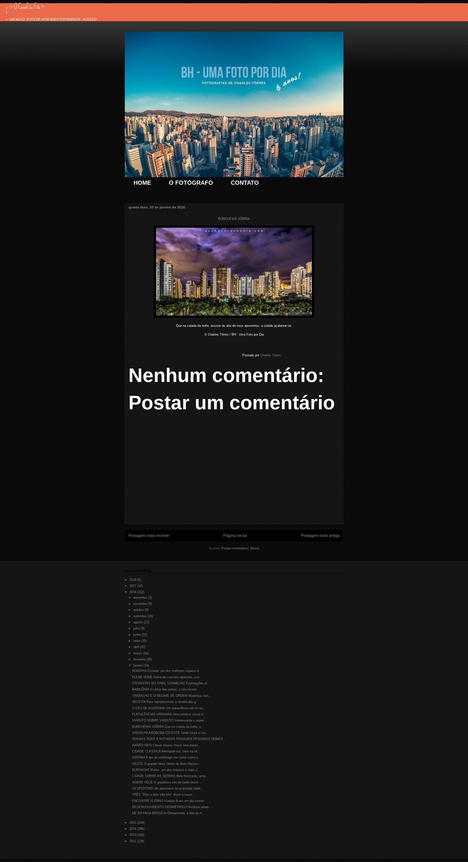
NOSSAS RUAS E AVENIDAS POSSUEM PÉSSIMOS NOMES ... (179, 739)
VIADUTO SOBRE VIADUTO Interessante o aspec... (169, 720)
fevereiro (139, 659)
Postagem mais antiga (320, 536)
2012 (133, 841)
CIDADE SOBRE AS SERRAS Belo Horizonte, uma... (170, 776)
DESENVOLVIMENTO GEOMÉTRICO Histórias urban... (172, 807)
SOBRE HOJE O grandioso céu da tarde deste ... (167, 782)
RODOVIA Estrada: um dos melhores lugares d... (167, 671)
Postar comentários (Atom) (240, 548)
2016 (133, 592)
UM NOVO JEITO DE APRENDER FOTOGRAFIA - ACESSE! (53, 19)
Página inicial (235, 536)
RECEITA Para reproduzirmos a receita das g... (165, 702)
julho (137, 628)
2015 (133, 822)
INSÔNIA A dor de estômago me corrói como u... (166, 757)
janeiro (138, 665)
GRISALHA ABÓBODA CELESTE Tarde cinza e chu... (170, 733)
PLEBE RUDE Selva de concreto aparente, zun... (167, 677)
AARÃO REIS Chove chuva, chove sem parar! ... (167, 745)
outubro (139, 610)
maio (137, 641)
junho (137, 634)
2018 (133, 580)
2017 (133, 586)
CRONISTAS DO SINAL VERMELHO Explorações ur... (171, 683)
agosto (138, 622)
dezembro (140, 597)
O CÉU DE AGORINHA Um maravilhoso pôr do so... (169, 708)
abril (136, 647)
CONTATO (245, 182)
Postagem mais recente (148, 536)
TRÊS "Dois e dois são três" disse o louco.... (164, 794)
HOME (142, 182)
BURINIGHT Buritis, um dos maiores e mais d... (166, 770)
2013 (133, 835)
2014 (133, 829)
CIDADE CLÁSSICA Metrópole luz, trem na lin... (166, 751)
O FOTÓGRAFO (191, 182)
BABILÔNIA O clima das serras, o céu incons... (166, 689)
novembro (140, 603)
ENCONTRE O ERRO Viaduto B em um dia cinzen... (169, 801)
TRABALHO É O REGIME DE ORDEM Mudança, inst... (171, 696)
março (138, 653)
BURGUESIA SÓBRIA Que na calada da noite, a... (168, 727)
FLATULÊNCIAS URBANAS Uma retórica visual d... (169, 714)
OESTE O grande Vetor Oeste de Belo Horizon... (166, 764)
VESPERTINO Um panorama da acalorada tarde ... (168, 788)
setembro (140, 616)
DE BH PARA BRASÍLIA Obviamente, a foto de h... (168, 813)
